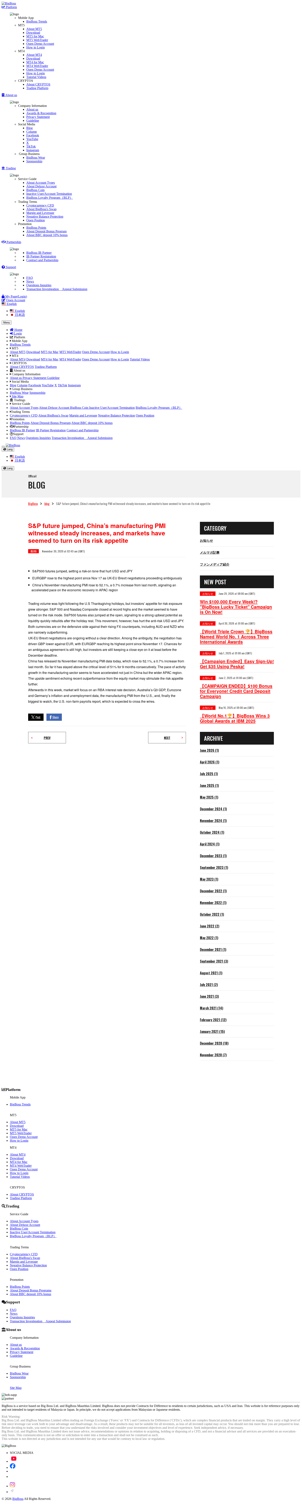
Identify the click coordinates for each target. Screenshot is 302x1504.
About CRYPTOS (38, 84)
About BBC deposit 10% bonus (47, 235)
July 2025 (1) (209, 773)
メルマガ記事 (210, 552)
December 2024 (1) (213, 808)
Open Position (35, 220)
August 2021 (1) (211, 972)
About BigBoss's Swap (41, 209)
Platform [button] (11, 7)
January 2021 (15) (212, 1031)
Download (33, 32)
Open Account (15, 300)
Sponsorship (34, 161)
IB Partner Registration (41, 256)
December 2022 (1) (213, 890)
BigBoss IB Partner (39, 252)
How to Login (35, 47)
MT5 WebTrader (37, 40)
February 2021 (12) (213, 1019)
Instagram (32, 150)
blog (47, 503)
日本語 (19, 315)
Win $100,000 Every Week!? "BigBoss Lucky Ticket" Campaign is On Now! (236, 607)
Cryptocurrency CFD (40, 205)
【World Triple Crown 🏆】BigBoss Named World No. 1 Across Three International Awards (236, 636)
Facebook (32, 135)
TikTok (31, 146)
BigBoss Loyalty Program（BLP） (49, 197)
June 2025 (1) (209, 785)
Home (18, 330)
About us (32, 109)
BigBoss (33, 503)
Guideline (32, 120)
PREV (47, 737)
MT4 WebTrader (37, 66)
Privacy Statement (38, 117)
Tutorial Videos (36, 77)
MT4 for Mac (35, 62)
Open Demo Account (40, 43)
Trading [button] (10, 168)
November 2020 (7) (213, 1054)
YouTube (32, 139)
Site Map (17, 396)
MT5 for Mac (35, 36)
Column (31, 131)
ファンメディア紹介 (214, 564)
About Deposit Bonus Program (46, 231)
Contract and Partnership (42, 260)
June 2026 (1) (209, 750)
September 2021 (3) (214, 961)
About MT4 (34, 55)
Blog (29, 128)
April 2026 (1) (209, 762)
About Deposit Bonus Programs (30, 1290)
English (19, 311)
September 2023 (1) (214, 867)
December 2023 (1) (213, 855)
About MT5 (34, 29)
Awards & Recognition (41, 113)
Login (17, 333)
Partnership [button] (13, 242)
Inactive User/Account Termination (49, 193)
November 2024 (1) (213, 820)
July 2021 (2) (209, 984)
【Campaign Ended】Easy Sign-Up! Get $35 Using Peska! (237, 664)
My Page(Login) (16, 296)
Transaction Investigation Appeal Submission (56, 289)
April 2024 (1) (209, 844)
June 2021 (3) (209, 996)
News (30, 281)
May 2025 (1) (209, 797)
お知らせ (206, 540)
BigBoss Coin (35, 190)
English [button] (11, 304)
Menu (6, 322)
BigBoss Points (36, 227)
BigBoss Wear (35, 157)
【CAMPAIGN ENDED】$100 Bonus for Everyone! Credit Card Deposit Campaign (236, 691)
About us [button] (11, 95)
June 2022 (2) (209, 926)
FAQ (29, 278)
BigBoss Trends (36, 21)
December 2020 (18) (214, 1043)
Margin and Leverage (40, 213)
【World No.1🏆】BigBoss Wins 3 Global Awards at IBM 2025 (235, 718)
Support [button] (10, 267)
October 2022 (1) (212, 914)
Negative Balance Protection (44, 216)
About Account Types (40, 182)
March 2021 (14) (211, 1008)
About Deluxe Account (41, 186)
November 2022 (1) (213, 902)
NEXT (167, 737)
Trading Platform (37, 88)
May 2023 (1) (209, 879)
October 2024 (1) (212, 832)
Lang (9, 449)
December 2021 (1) (213, 949)
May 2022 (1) (209, 937)
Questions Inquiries (38, 285)
